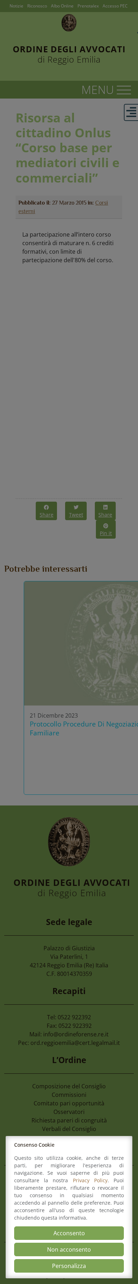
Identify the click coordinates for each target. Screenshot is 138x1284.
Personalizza (69, 1266)
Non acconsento (69, 1249)
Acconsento (69, 1233)
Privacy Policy (90, 1180)
